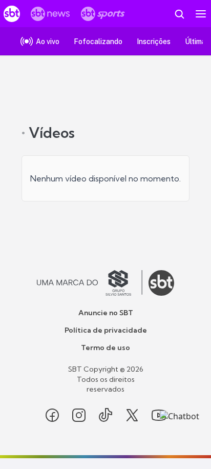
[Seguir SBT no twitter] (132, 415)
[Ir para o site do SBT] (161, 283)
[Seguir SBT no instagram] (79, 415)
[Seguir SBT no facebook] (52, 415)
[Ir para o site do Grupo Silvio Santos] (89, 283)
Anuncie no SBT (105, 312)
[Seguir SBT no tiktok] (105, 415)
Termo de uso (105, 347)
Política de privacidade (106, 330)
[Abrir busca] (179, 14)
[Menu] (201, 14)
